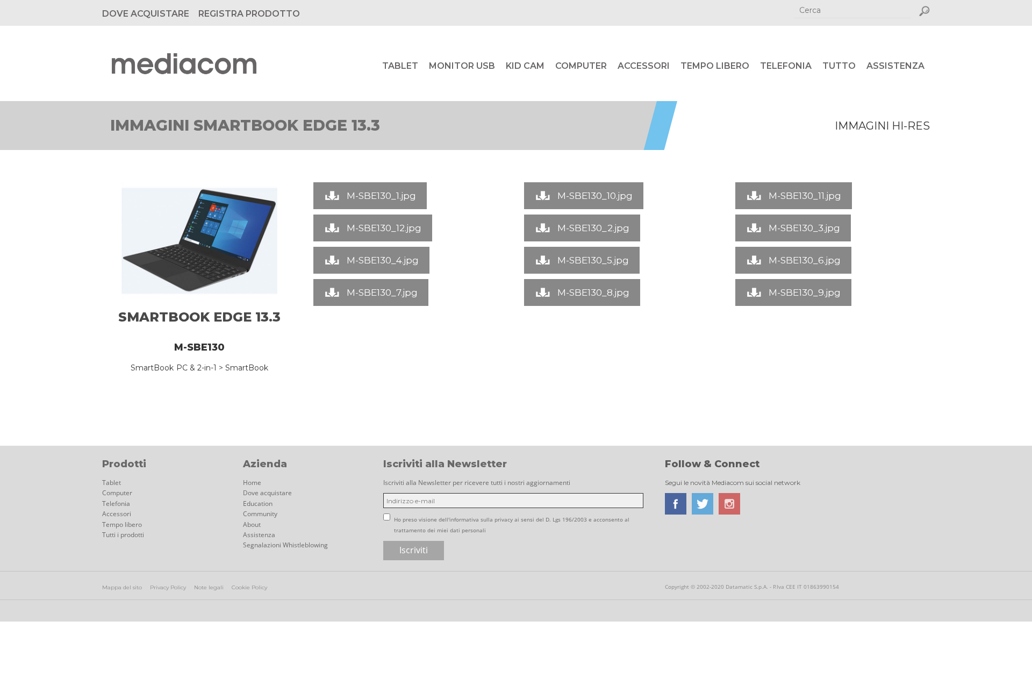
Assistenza (895, 66)
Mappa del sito (122, 587)
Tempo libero (714, 66)
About (252, 524)
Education (258, 503)
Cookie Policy (249, 587)
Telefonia (786, 66)
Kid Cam (525, 66)
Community (260, 513)
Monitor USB (462, 66)
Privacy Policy (168, 587)
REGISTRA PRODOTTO (249, 14)
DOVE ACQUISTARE (145, 14)
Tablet (400, 66)
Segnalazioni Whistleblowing (285, 544)
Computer (581, 66)
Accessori (644, 66)
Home (252, 482)
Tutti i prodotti (123, 534)
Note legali (209, 587)
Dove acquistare (267, 492)
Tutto (839, 66)
